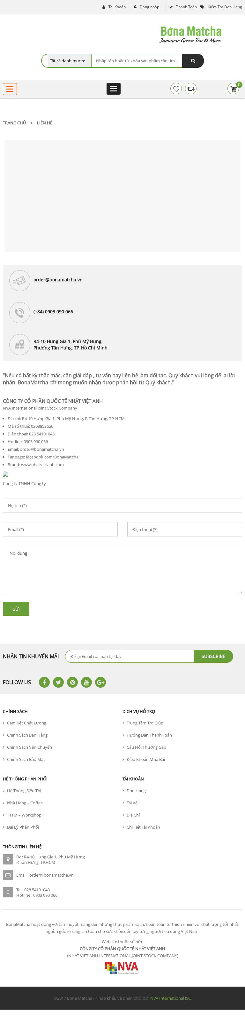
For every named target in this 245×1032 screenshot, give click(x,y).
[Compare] (191, 88)
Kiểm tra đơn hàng (225, 7)
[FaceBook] (44, 682)
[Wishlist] (176, 88)
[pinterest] (72, 682)
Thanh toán (186, 7)
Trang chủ (14, 123)
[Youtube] (86, 682)
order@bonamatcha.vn (51, 875)
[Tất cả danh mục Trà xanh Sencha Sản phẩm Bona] (69, 60)
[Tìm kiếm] (193, 61)
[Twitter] (58, 682)
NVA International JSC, (171, 998)
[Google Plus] (100, 682)
